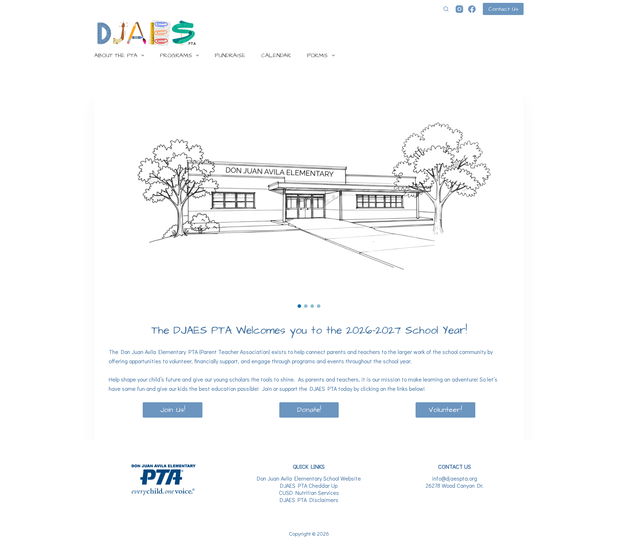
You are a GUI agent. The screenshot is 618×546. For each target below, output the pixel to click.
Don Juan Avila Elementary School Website (309, 478)
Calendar (276, 55)
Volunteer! (445, 410)
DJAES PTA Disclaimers (309, 499)
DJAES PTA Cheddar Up (309, 485)
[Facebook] (472, 9)
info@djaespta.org (454, 478)
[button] (299, 306)
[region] (309, 196)
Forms (317, 55)
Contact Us (503, 9)
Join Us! (172, 410)
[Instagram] (459, 9)
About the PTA (115, 55)
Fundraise (230, 55)
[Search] (445, 8)
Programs (176, 55)
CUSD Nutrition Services (309, 492)
